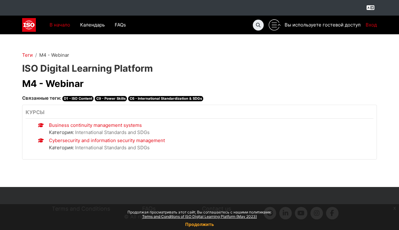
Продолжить (199, 224)
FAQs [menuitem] (120, 25)
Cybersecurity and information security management (107, 140)
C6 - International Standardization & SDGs (166, 98)
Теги (27, 55)
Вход (371, 25)
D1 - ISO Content (78, 98)
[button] (258, 25)
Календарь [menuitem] (92, 25)
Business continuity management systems (95, 125)
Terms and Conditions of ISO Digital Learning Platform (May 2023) (199, 216)
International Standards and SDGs (112, 132)
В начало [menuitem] (60, 25)
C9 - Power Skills (111, 98)
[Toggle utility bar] (274, 25)
